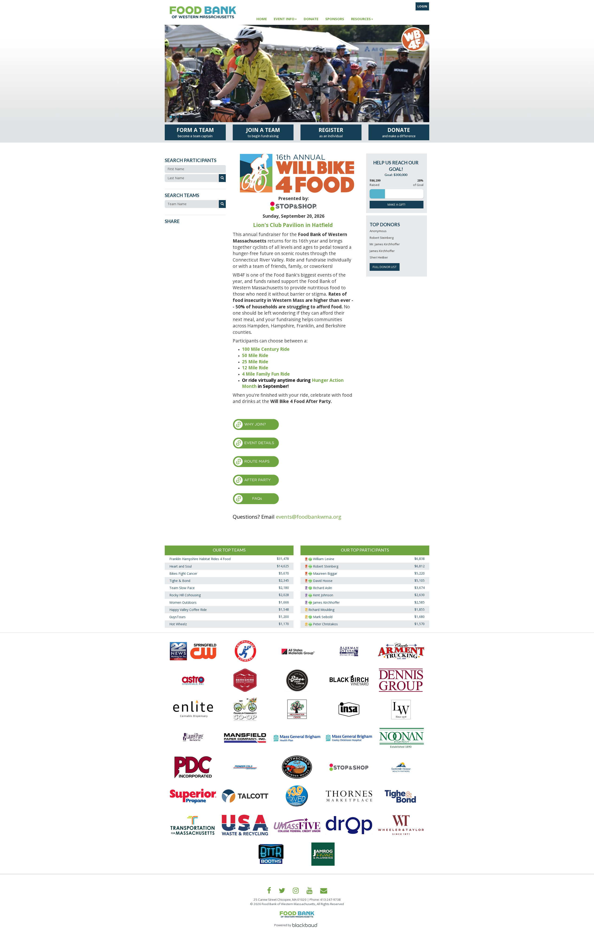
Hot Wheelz (178, 624)
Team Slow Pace (182, 588)
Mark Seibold (323, 617)
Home (261, 18)
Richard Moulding (321, 609)
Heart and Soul (180, 566)
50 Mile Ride (255, 355)
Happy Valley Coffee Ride (188, 609)
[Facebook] (269, 890)
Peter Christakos (325, 624)
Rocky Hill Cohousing (185, 595)
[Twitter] (282, 890)
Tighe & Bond (179, 580)
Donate (311, 18)
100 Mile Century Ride (266, 349)
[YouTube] (309, 890)
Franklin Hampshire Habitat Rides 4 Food (200, 559)
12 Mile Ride (255, 367)
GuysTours (177, 617)
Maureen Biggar (325, 573)
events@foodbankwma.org (308, 516)
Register (331, 132)
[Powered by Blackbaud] (306, 925)
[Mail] (324, 890)
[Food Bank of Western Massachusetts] (208, 12)
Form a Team (195, 132)
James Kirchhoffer (326, 602)
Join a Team (263, 132)
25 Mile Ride (255, 361)
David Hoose (323, 580)
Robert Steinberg (325, 566)
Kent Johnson (323, 595)
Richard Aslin (322, 588)
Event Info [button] (284, 18)
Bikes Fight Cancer (183, 573)
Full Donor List (385, 267)
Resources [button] (361, 18)
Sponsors (334, 18)
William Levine (323, 559)
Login (422, 6)
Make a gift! (396, 204)
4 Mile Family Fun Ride (266, 374)
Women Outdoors (183, 602)
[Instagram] (295, 890)
